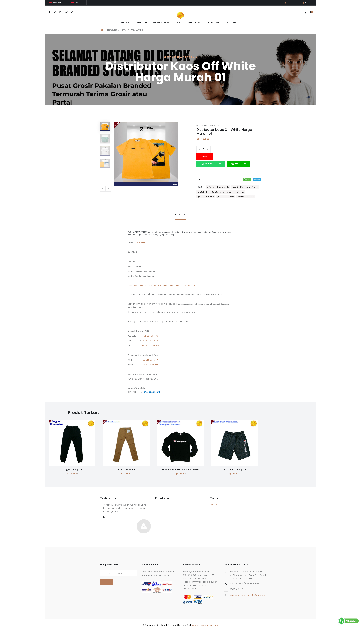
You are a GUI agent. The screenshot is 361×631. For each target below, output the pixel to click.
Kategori (232, 22)
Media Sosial (213, 22)
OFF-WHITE (139, 243)
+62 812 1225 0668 (150, 345)
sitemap (214, 625)
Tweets (213, 504)
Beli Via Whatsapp (212, 164)
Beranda (125, 22)
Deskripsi (180, 214)
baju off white (223, 187)
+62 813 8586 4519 (150, 364)
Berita (180, 22)
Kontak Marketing (162, 22)
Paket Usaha (194, 22)
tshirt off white (252, 187)
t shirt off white (218, 192)
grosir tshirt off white (225, 196)
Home (102, 30)
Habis (204, 156)
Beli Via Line (240, 164)
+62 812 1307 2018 (149, 340)
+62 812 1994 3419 (150, 359)
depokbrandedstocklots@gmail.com (248, 595)
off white (210, 187)
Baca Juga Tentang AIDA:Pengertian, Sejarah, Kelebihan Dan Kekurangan (161, 285)
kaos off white (237, 187)
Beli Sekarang (72, 453)
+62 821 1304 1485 (151, 336)
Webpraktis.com (200, 625)
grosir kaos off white (235, 192)
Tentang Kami (141, 22)
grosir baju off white (206, 196)
